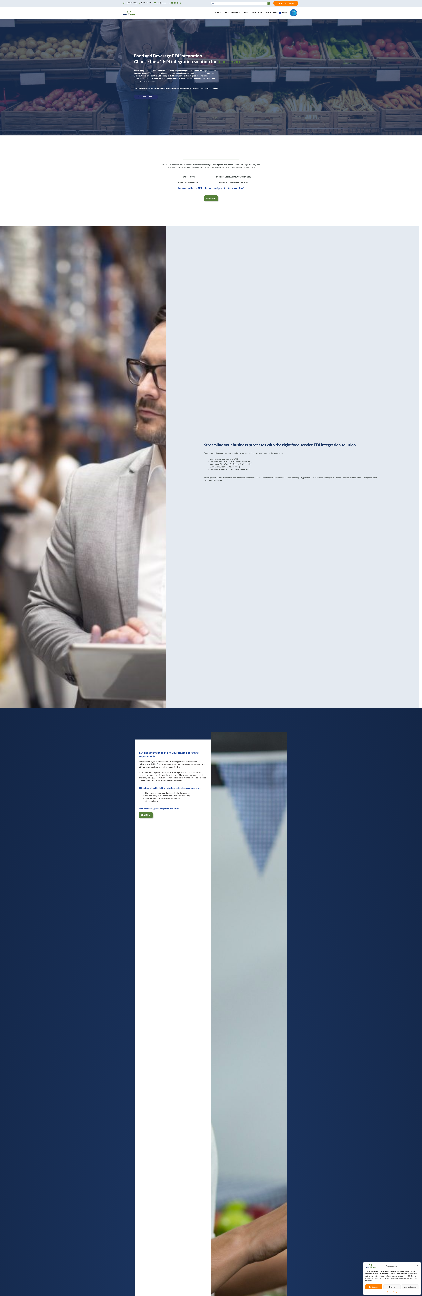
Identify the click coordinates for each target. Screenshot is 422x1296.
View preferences (410, 1287)
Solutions (217, 13)
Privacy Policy (392, 1292)
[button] (418, 1266)
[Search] (268, 3)
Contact (268, 13)
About (254, 13)
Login (275, 13)
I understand (373, 1287)
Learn (245, 13)
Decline (392, 1287)
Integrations (235, 13)
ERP (226, 13)
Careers (260, 13)
